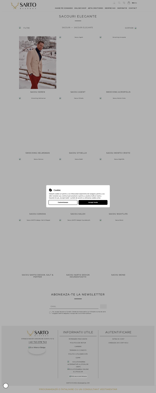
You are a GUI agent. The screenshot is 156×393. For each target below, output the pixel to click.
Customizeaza (63, 202)
